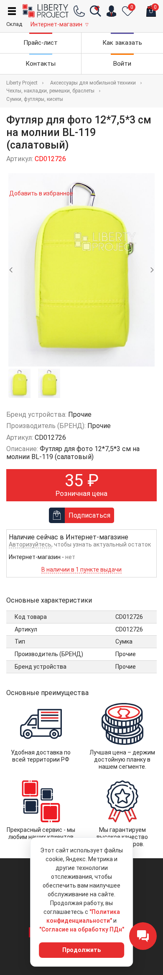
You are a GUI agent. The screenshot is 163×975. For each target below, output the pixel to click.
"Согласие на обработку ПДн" (81, 929)
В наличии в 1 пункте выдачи (81, 569)
